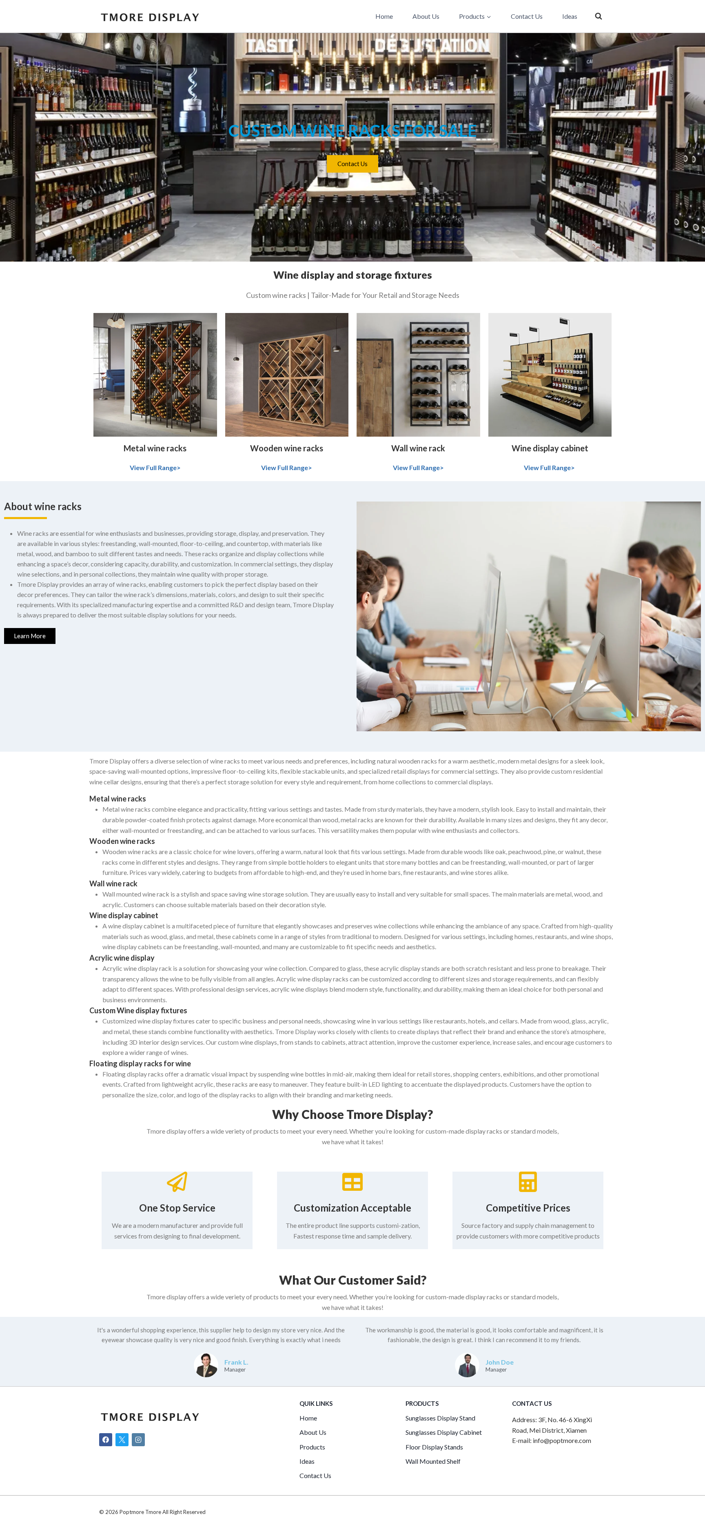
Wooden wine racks (286, 448)
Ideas (569, 16)
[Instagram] (138, 1439)
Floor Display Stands (434, 1447)
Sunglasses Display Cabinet (444, 1432)
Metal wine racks (155, 448)
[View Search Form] (598, 16)
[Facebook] (105, 1439)
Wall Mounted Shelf (433, 1461)
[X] (122, 1439)
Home (384, 16)
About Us (425, 16)
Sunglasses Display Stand (440, 1418)
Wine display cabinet (550, 448)
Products (312, 1447)
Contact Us (527, 16)
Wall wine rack (418, 448)
